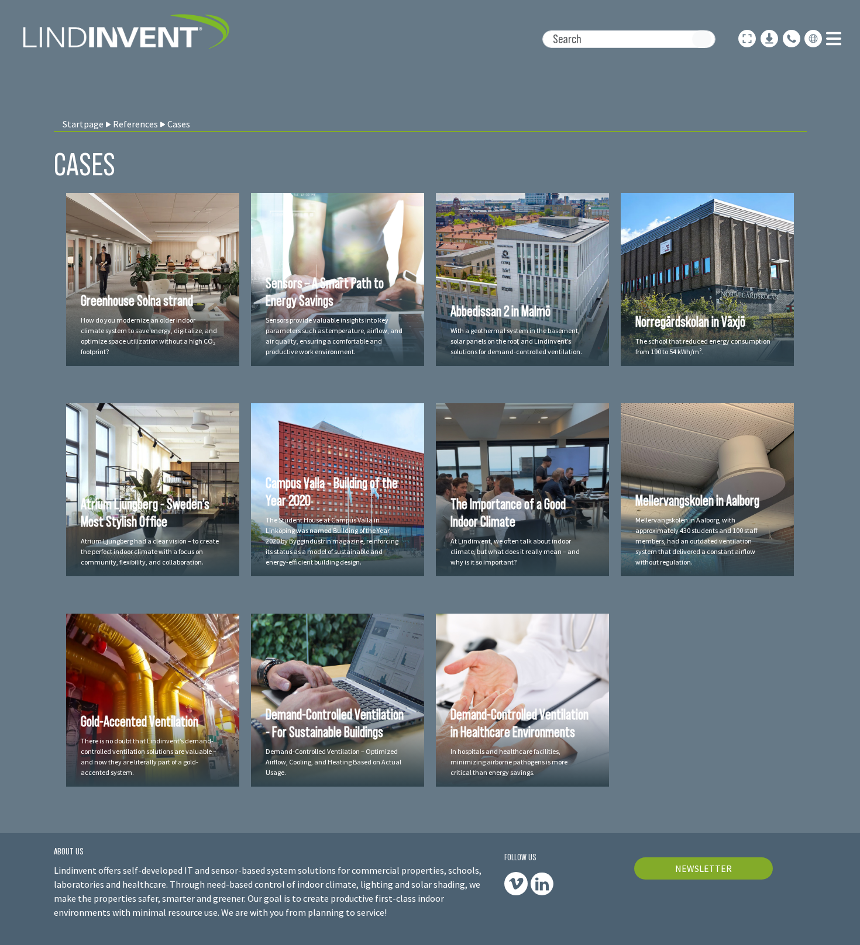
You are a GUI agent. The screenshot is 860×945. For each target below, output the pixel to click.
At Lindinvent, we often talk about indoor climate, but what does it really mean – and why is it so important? (515, 551)
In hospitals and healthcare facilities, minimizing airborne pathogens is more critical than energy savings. (508, 762)
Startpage (83, 124)
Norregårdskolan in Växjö (690, 321)
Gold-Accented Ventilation (139, 721)
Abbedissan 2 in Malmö (500, 311)
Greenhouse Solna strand (137, 300)
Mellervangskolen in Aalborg (697, 500)
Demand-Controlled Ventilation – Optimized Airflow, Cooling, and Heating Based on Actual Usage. (333, 762)
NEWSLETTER (703, 868)
